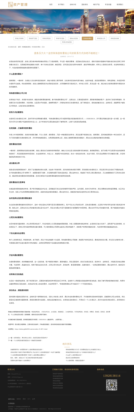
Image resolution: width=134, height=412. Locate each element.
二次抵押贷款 (69, 312)
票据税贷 (60, 312)
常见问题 (108, 4)
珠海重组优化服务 (58, 388)
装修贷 (97, 312)
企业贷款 (54, 312)
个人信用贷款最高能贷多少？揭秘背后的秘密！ (28, 340)
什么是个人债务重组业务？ (74, 355)
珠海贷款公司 (101, 38)
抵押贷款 (37, 312)
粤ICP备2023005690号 (54, 409)
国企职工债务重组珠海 (73, 358)
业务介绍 (73, 4)
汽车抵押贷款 (78, 312)
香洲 (24, 399)
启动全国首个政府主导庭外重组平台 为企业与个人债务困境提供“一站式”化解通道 (35, 352)
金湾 (33, 399)
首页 (50, 4)
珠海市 (19, 399)
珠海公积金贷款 (67, 42)
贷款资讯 (85, 4)
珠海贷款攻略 (115, 38)
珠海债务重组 (87, 38)
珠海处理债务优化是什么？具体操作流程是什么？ (81, 352)
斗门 (28, 399)
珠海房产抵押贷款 (58, 373)
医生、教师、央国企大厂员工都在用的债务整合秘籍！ (26, 358)
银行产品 (96, 4)
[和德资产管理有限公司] (18, 4)
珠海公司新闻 (19, 38)
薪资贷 (103, 312)
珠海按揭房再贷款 (58, 376)
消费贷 (92, 312)
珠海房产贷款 (33, 38)
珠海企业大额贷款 (58, 383)
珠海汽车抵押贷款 (58, 385)
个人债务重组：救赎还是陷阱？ (75, 360)
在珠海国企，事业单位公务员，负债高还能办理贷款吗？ (31, 338)
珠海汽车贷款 (60, 38)
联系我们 (120, 4)
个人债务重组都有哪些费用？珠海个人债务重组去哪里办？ (28, 355)
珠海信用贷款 (46, 38)
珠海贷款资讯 (26, 47)
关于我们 (61, 4)
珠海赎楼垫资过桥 (58, 378)
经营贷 (86, 312)
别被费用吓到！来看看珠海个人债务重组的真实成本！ (26, 349)
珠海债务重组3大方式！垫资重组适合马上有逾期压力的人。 (84, 349)
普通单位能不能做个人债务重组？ (20, 360)
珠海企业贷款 (74, 38)
